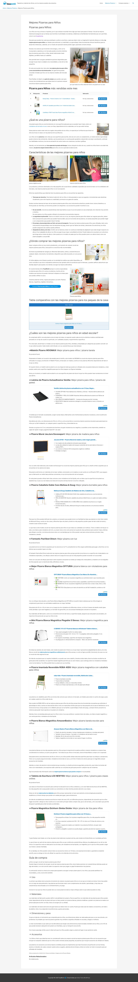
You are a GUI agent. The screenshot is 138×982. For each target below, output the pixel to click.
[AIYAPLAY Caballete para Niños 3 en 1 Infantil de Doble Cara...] (37, 105)
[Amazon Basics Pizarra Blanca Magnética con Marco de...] (41, 736)
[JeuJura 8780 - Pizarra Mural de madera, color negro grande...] (41, 447)
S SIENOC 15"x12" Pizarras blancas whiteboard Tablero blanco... (76, 628)
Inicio (101, 3)
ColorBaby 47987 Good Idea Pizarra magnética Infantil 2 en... (59, 112)
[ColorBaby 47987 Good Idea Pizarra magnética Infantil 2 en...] (37, 112)
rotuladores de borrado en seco (38, 126)
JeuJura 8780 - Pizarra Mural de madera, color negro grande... (75, 440)
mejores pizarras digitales (46, 793)
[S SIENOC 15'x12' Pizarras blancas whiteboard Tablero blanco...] (41, 636)
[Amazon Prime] (105, 405)
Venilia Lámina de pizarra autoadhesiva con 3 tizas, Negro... (74, 388)
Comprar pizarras (123, 3)
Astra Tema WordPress (83, 977)
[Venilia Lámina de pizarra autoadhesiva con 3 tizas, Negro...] (41, 395)
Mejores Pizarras (110, 3)
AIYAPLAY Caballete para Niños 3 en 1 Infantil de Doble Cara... (59, 105)
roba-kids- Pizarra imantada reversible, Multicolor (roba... (73, 675)
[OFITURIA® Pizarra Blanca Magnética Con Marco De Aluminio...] (41, 581)
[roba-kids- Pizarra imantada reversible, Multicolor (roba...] (41, 683)
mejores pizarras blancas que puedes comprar (67, 771)
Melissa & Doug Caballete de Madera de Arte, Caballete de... (74, 491)
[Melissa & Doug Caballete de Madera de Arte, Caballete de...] (41, 498)
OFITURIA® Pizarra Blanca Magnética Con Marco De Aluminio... (75, 574)
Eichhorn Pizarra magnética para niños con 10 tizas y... (69, 323)
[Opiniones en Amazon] (41, 457)
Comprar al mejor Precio (45, 286)
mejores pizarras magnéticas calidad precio (52, 652)
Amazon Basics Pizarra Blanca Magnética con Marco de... (73, 729)
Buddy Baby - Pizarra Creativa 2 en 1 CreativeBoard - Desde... (59, 98)
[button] (133, 3)
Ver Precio (103, 98)
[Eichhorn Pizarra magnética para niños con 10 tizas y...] (69, 314)
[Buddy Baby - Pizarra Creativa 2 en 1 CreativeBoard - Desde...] (37, 98)
